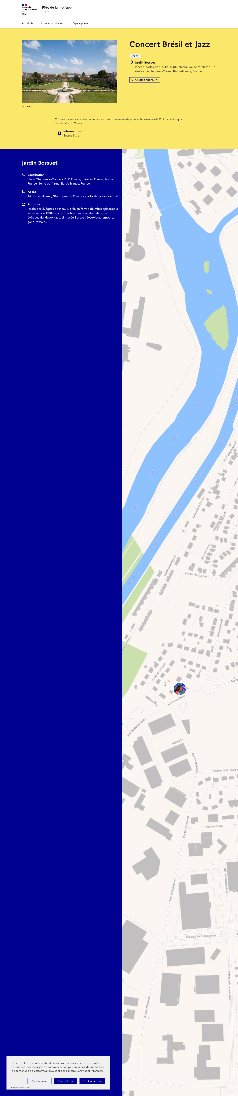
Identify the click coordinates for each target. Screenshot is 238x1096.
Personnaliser (39, 1081)
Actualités (27, 23)
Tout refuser (65, 1081)
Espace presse (80, 23)
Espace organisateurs (52, 23)
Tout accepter (92, 1081)
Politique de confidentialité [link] (20, 1087)
